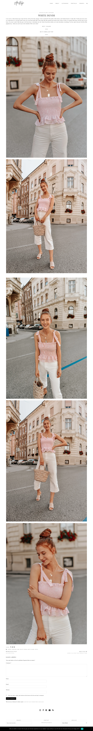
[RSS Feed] (53, 710)
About (57, 3)
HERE (46, 29)
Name (7, 678)
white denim (23, 649)
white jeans (31, 649)
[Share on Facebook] (10, 647)
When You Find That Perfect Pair (77, 652)
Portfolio (74, 3)
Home (51, 3)
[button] (46, 97)
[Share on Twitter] (12, 647)
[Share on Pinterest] (14, 647)
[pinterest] (46, 710)
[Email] (49, 710)
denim (9, 649)
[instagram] (40, 710)
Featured (51, 12)
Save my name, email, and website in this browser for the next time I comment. (26, 695)
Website (8, 689)
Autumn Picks (11, 652)
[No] (91, 729)
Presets (81, 3)
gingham (14, 649)
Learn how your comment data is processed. (34, 701)
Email (7, 684)
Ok (82, 728)
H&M (18, 649)
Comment (8, 663)
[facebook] (43, 710)
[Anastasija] (19, 3)
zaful (36, 649)
